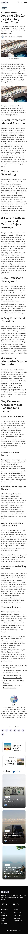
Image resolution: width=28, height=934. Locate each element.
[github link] (17, 904)
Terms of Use (18, 920)
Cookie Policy (18, 915)
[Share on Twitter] (2, 730)
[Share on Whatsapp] (14, 730)
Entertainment (5, 923)
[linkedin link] (10, 904)
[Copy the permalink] (2, 734)
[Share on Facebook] (6, 730)
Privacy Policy (18, 913)
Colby (6, 36)
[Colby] (2, 36)
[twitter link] (2, 904)
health (22, 135)
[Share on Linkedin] (18, 730)
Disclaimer (17, 918)
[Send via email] (22, 730)
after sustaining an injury (13, 130)
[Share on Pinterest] (10, 730)
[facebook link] (6, 904)
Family (3, 913)
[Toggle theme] (21, 2)
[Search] (18, 2)
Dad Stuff (4, 915)
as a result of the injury (18, 190)
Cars (2, 920)
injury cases (19, 333)
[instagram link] (14, 904)
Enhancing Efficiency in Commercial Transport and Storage (13, 835)
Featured (3, 918)
